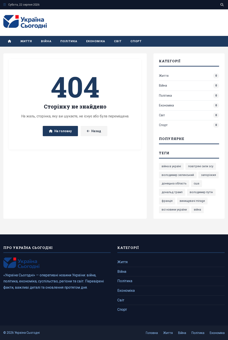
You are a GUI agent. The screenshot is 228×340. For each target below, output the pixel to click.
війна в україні (171, 166)
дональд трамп (172, 192)
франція (167, 200)
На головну (63, 131)
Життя (26, 41)
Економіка (95, 41)
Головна (152, 333)
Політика (68, 41)
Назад (96, 131)
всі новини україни (174, 209)
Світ (118, 41)
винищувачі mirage (192, 200)
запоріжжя (208, 175)
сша (196, 183)
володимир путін (201, 192)
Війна (46, 41)
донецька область (174, 183)
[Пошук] (222, 5)
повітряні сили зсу (200, 166)
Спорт (136, 41)
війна (197, 209)
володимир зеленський (178, 175)
